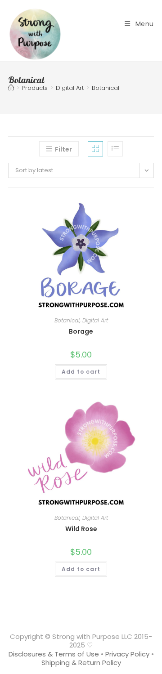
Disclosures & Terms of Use (54, 654)
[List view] (115, 148)
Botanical (105, 88)
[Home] (11, 88)
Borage (81, 331)
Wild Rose (81, 528)
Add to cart (81, 371)
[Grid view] (95, 148)
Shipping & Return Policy (81, 662)
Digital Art (95, 320)
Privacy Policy (127, 654)
